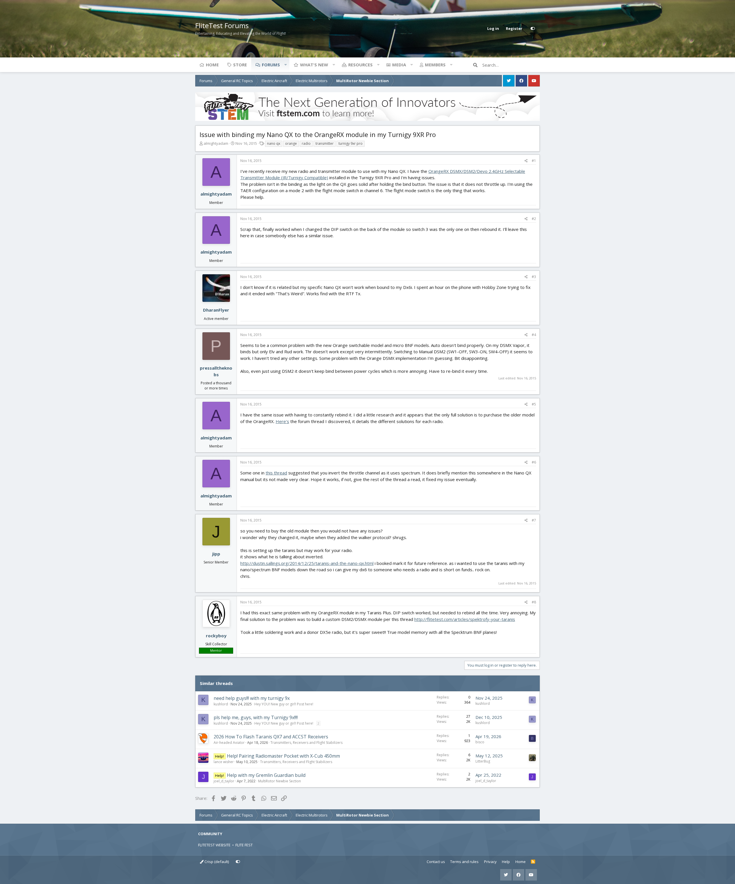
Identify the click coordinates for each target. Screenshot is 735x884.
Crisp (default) (216, 861)
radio (306, 143)
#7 (534, 520)
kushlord (221, 704)
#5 (534, 404)
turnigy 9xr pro (351, 143)
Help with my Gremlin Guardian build (266, 775)
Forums (271, 64)
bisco (479, 742)
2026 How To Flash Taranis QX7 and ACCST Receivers (271, 737)
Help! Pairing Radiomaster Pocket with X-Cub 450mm (283, 756)
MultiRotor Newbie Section (279, 781)
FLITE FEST (244, 845)
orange (291, 143)
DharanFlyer (216, 310)
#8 (534, 602)
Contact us (436, 861)
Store (240, 64)
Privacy (490, 861)
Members (435, 64)
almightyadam (216, 143)
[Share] (526, 160)
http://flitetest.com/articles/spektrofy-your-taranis (464, 619)
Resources (360, 64)
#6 (534, 462)
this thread (276, 473)
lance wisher (224, 761)
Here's (282, 421)
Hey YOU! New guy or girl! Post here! (283, 704)
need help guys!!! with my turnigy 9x (252, 698)
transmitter (325, 143)
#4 (534, 334)
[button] (285, 64)
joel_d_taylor (224, 781)
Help (506, 861)
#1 (534, 160)
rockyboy (216, 635)
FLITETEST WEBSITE (214, 845)
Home (212, 64)
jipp (216, 554)
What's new (314, 64)
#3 (534, 276)
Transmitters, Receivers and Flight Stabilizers (306, 742)
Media (399, 64)
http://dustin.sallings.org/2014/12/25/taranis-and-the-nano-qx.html (307, 563)
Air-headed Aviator (229, 742)
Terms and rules (464, 861)
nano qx (273, 143)
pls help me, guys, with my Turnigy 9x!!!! (256, 717)
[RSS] (533, 861)
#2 (534, 218)
